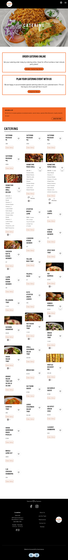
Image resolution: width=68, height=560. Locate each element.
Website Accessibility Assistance (34, 549)
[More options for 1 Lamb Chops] (60, 214)
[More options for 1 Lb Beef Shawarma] (60, 430)
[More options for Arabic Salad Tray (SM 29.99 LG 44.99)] (18, 380)
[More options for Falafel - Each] (39, 277)
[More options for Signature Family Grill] (62, 168)
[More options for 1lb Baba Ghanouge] (18, 330)
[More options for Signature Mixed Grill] (40, 168)
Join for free (57, 118)
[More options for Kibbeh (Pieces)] (60, 306)
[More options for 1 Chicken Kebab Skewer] (39, 241)
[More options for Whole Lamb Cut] (18, 454)
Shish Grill (59, 520)
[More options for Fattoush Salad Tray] (39, 327)
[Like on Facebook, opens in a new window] (31, 506)
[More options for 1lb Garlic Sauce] (60, 391)
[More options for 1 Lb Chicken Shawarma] (18, 472)
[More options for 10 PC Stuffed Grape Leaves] (39, 295)
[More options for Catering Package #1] (18, 138)
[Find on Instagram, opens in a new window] (37, 506)
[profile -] (61, 3)
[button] (13, 143)
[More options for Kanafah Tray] (18, 410)
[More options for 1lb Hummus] (60, 277)
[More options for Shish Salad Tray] (18, 360)
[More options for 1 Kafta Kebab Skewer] (60, 233)
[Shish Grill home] (9, 4)
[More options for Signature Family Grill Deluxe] (19, 188)
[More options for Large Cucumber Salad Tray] (39, 408)
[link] (9, 147)
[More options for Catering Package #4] (18, 159)
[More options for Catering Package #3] (60, 138)
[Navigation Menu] (65, 2)
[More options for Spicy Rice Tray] (60, 253)
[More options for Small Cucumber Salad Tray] (39, 350)
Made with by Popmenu (21, 501)
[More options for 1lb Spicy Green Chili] (60, 410)
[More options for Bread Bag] (39, 373)
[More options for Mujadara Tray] (18, 303)
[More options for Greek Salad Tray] (60, 336)
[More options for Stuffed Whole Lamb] (39, 212)
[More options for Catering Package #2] (39, 138)
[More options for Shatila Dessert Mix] (60, 368)
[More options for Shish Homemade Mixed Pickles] (18, 431)
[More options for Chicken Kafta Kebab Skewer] (18, 254)
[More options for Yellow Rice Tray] (39, 262)
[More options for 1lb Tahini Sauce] (39, 389)
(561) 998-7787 (17, 521)
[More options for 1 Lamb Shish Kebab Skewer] (18, 280)
